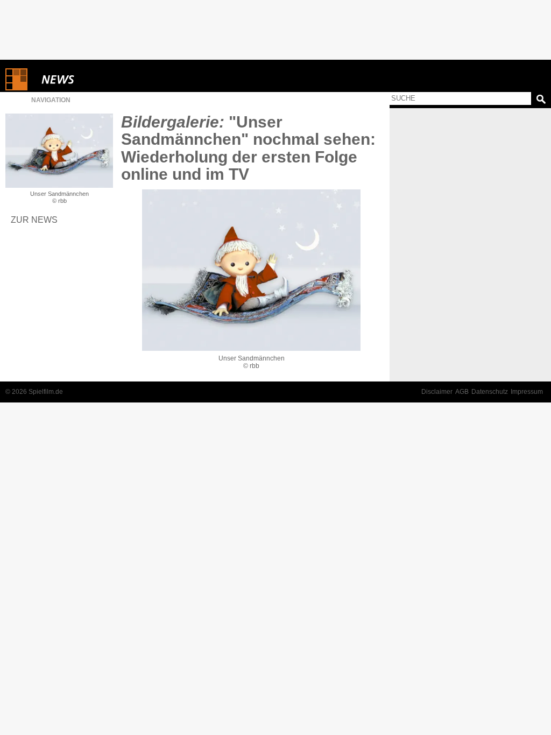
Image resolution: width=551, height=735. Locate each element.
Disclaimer (437, 391)
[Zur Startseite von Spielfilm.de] (16, 88)
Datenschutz (489, 391)
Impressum (527, 391)
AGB (462, 391)
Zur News (34, 219)
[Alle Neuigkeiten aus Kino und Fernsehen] (96, 79)
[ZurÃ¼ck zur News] (59, 151)
